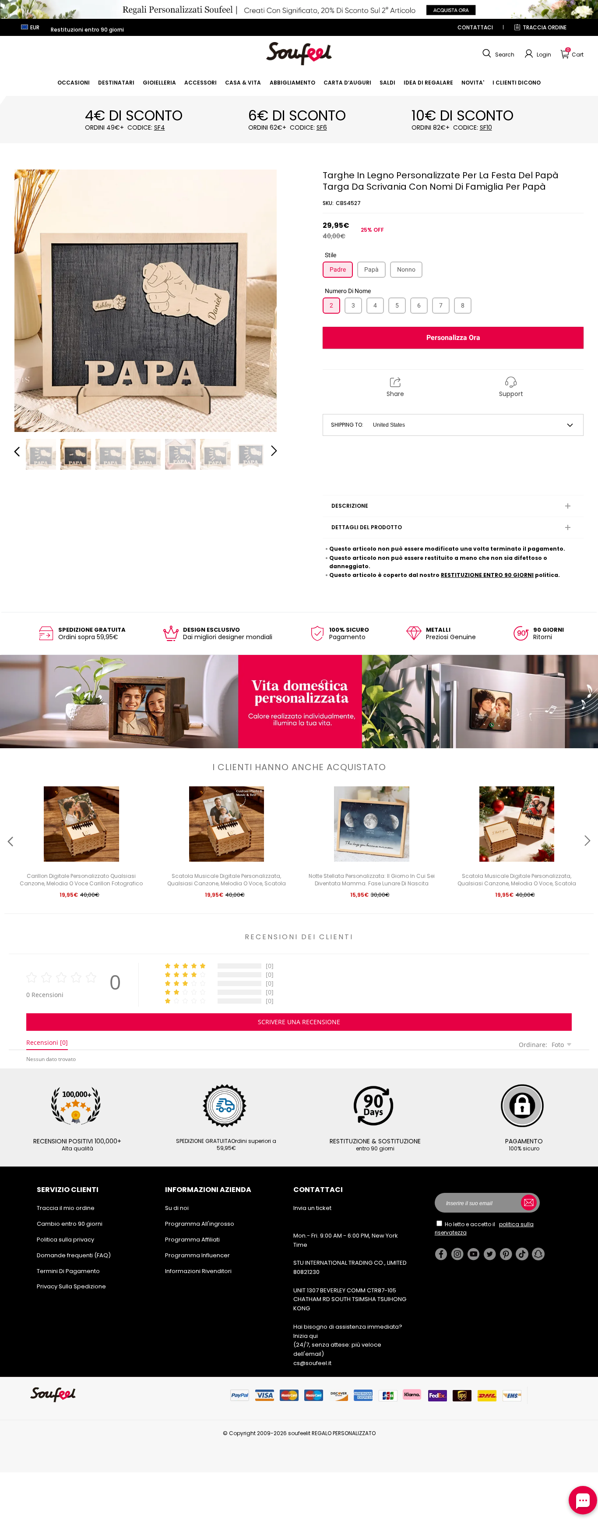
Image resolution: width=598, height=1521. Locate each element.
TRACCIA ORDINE (544, 27)
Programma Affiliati (192, 1239)
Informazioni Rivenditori (198, 1271)
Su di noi (177, 1208)
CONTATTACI (475, 27)
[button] (497, 54)
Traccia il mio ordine (66, 1208)
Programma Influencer (197, 1255)
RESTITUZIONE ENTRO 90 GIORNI (487, 575)
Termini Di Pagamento (68, 1271)
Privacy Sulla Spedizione (71, 1286)
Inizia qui (305, 1336)
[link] (73, 82)
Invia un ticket (312, 1208)
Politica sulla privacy (65, 1239)
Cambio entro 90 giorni (69, 1224)
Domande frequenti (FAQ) (74, 1255)
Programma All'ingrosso (199, 1224)
